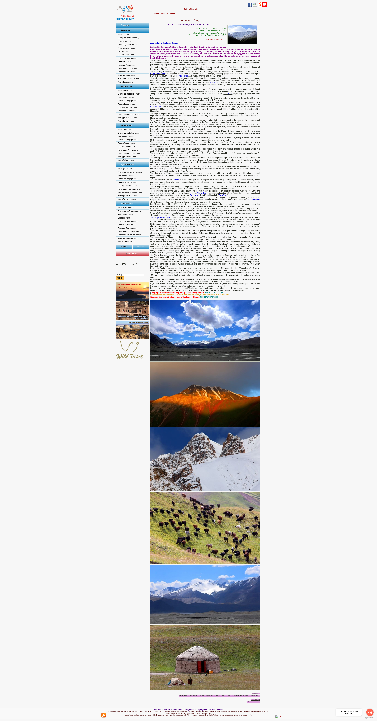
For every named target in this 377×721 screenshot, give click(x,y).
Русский (140, 246)
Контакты (131, 253)
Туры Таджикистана (126, 208)
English (123, 246)
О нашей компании (126, 55)
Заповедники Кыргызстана (129, 114)
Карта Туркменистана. (127, 199)
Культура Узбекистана (127, 157)
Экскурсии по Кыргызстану (129, 94)
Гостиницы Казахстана (127, 45)
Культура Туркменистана (128, 196)
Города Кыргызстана (126, 104)
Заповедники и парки (126, 72)
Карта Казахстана (125, 82)
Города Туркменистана (127, 182)
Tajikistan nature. (168, 13)
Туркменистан (127, 164)
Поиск (118, 275)
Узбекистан (126, 125)
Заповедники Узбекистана (129, 153)
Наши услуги (123, 51)
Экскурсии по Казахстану (128, 38)
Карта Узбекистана (126, 160)
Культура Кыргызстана (127, 118)
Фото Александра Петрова (129, 79)
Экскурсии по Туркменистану (130, 172)
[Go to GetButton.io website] (370, 718)
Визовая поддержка (126, 97)
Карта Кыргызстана (126, 121)
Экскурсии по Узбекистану (129, 133)
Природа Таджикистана (128, 228)
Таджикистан (127, 203)
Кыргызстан (126, 86)
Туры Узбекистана (125, 130)
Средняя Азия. (124, 218)
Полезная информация (128, 58)
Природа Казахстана (126, 65)
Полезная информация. (128, 101)
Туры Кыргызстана (125, 90)
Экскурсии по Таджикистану (129, 211)
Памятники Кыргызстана (128, 111)
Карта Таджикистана (126, 242)
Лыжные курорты (125, 41)
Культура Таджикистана (128, 238)
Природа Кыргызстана (127, 107)
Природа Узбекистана (127, 147)
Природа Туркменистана (128, 186)
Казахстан (125, 30)
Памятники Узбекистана (128, 150)
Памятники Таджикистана (128, 231)
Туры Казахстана (125, 34)
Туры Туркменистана (126, 169)
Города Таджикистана (127, 225)
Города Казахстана (126, 62)
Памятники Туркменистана (129, 189)
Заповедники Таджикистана (129, 235)
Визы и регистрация (126, 48)
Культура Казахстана (126, 75)
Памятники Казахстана (127, 68)
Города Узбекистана (126, 143)
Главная (125, 25)
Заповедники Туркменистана (130, 192)
